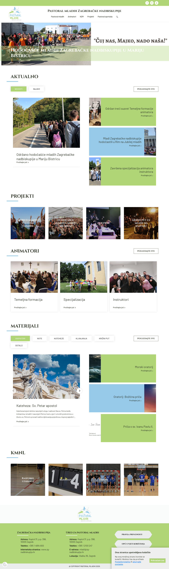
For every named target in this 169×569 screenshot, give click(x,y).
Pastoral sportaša (105, 16)
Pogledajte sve (146, 89)
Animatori (72, 16)
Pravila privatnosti (132, 534)
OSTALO (19, 345)
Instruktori (121, 299)
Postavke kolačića (122, 562)
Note (39, 338)
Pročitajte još (21, 162)
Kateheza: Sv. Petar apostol (36, 405)
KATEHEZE (59, 338)
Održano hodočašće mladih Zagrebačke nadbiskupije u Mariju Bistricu (45, 156)
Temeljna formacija (28, 299)
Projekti (90, 16)
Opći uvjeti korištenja (133, 544)
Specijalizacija (74, 299)
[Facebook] (147, 3)
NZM (82, 16)
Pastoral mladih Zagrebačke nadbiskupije (84, 11)
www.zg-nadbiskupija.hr (35, 550)
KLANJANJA (81, 338)
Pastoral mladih (57, 16)
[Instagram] (152, 3)
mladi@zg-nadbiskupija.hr (79, 550)
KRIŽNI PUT (104, 338)
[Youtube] (156, 3)
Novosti (18, 89)
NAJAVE (36, 89)
